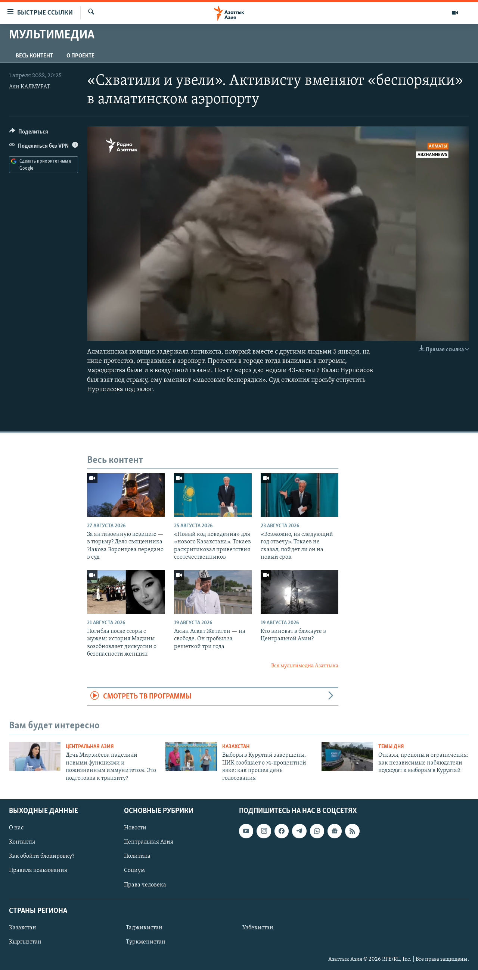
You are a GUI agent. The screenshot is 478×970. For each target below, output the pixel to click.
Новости (135, 828)
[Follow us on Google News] (335, 831)
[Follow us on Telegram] (299, 831)
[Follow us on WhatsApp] (317, 831)
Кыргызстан (25, 942)
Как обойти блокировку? (41, 856)
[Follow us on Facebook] (281, 831)
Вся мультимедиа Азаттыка (304, 666)
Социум (134, 870)
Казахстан (235, 747)
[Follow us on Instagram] (264, 831)
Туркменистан (145, 942)
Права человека (145, 885)
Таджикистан (144, 928)
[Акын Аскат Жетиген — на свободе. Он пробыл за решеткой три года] (213, 592)
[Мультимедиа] (455, 12)
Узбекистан (257, 928)
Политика (137, 856)
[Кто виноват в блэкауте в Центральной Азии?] (299, 592)
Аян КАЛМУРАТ (29, 87)
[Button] (28, 133)
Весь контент (34, 56)
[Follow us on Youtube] (246, 831)
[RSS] (352, 831)
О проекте (80, 56)
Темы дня (391, 747)
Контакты (22, 842)
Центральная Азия (90, 747)
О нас (16, 828)
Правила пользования (38, 870)
